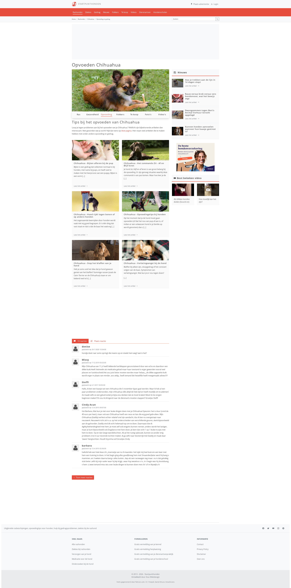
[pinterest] (283, 528)
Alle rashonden (78, 544)
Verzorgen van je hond (81, 554)
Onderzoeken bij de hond (82, 564)
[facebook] (263, 528)
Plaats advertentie (201, 4)
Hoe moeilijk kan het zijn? (207, 200)
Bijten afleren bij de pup (100, 163)
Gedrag (97, 12)
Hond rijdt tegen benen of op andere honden (94, 215)
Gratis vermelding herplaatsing (147, 549)
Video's (162, 114)
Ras (78, 114)
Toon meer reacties (84, 477)
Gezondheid (92, 114)
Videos (134, 12)
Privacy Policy (202, 549)
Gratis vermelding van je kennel (147, 544)
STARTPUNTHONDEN (88, 3)
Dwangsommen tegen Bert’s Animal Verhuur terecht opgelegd (199, 112)
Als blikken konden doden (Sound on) (182, 200)
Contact (200, 544)
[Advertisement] (145, 42)
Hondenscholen (160, 12)
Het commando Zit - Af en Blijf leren (144, 164)
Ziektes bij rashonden (81, 549)
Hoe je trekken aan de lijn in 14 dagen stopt (200, 81)
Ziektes (88, 12)
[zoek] (217, 19)
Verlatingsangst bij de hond (151, 263)
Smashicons (169, 582)
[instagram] (278, 528)
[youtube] (273, 528)
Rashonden (78, 12)
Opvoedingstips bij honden (151, 214)
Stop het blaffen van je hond (92, 264)
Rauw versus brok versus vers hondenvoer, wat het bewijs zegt (200, 96)
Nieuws (106, 12)
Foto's (148, 114)
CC (147, 582)
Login (216, 4)
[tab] (80, 341)
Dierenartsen (145, 12)
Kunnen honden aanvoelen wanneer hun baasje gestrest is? (200, 129)
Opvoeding (106, 114)
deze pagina (126, 130)
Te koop (124, 12)
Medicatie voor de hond (82, 559)
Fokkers (115, 12)
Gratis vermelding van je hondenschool (151, 559)
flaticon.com (140, 582)
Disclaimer (201, 554)
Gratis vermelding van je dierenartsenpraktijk (153, 554)
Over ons (201, 559)
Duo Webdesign (153, 577)
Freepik (151, 582)
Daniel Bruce (160, 582)
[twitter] (268, 528)
